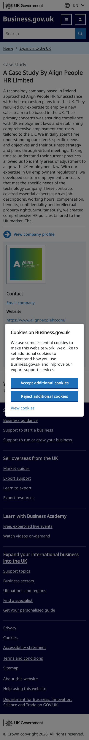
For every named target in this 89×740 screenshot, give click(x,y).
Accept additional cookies (45, 382)
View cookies (23, 408)
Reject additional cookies (44, 396)
